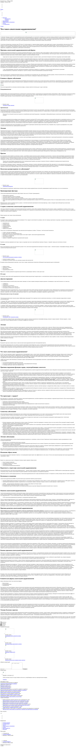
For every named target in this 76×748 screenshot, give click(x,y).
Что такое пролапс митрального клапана (13, 643)
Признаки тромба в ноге (10, 652)
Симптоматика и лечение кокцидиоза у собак (12, 707)
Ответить (5, 679)
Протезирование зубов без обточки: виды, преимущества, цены (16, 700)
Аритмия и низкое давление (8, 105)
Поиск (1, 9)
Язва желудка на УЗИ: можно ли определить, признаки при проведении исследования (20, 709)
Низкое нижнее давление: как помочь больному (10, 692)
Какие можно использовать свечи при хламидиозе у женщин (15, 702)
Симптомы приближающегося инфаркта (8, 683)
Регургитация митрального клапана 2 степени (12, 257)
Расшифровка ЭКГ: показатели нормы (10, 316)
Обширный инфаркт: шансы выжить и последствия (10, 696)
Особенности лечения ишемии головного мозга (10, 694)
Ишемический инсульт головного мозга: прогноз (15, 660)
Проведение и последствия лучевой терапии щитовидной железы (16, 705)
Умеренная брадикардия (8, 186)
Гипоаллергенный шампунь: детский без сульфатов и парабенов (13, 690)
